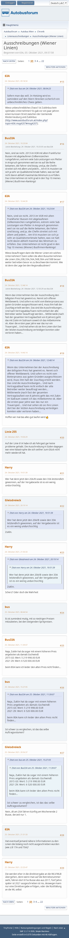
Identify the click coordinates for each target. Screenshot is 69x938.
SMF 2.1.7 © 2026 (27, 931)
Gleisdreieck (13, 500)
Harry (8, 467)
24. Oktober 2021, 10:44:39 (16, 201)
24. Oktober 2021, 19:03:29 (16, 437)
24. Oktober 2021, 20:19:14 (16, 505)
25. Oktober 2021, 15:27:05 (16, 687)
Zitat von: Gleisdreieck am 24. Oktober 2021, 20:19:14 (34, 559)
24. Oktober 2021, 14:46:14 (16, 352)
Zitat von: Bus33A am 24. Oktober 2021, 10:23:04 (32, 208)
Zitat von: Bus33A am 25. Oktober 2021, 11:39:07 (32, 694)
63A (7, 76)
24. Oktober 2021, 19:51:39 (16, 472)
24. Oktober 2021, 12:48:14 (16, 285)
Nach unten (9, 61)
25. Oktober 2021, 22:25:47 (16, 867)
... (40, 61)
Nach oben (8, 902)
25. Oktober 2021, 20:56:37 (16, 752)
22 (42, 61)
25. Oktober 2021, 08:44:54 (16, 612)
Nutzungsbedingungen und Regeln (36, 928)
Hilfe (17, 928)
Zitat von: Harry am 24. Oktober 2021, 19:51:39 (31, 512)
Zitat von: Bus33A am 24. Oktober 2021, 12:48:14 (32, 360)
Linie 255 (11, 432)
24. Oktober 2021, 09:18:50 (16, 81)
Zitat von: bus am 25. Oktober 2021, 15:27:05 (30, 759)
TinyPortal (8, 928)
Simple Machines (42, 931)
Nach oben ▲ (59, 928)
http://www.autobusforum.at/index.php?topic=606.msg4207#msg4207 (26, 122)
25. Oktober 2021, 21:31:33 (16, 834)
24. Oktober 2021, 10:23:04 (16, 143)
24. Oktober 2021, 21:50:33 (16, 552)
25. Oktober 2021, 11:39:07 (16, 645)
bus (7, 607)
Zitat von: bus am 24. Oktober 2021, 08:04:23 (30, 88)
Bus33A (10, 138)
